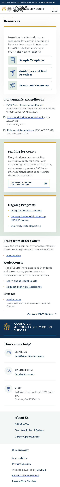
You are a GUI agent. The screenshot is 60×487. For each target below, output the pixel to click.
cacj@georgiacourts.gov (29, 356)
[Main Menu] (54, 9)
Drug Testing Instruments (26, 210)
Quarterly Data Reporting (26, 226)
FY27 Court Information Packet (24, 105)
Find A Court (13, 299)
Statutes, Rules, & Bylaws (30, 430)
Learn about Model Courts (21, 281)
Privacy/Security (21, 464)
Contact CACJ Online (40, 314)
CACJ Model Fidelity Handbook (25, 117)
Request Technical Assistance (24, 287)
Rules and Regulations (20, 130)
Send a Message (24, 374)
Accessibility (19, 458)
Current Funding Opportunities (22, 183)
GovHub (41, 470)
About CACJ (22, 424)
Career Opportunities (27, 436)
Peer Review (13, 255)
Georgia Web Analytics (24, 481)
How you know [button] (45, 2)
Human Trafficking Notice (25, 475)
